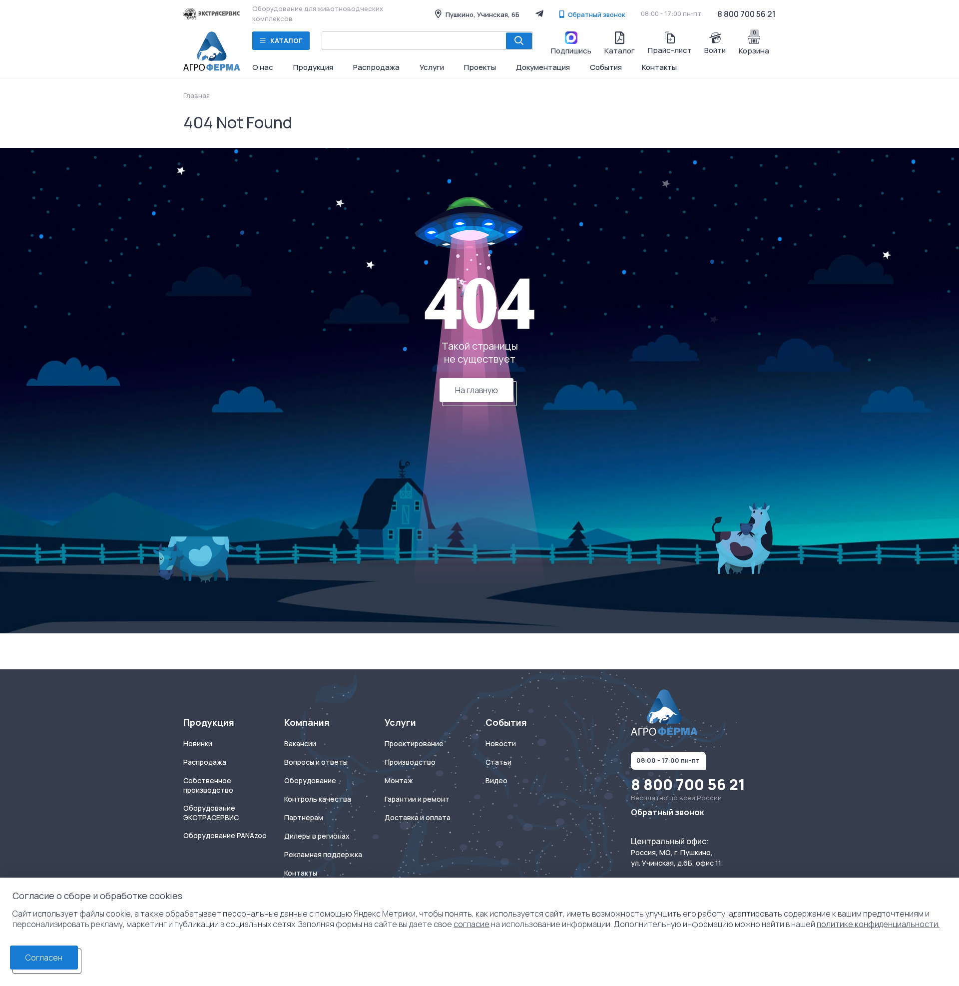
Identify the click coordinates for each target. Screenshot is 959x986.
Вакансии (300, 743)
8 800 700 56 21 (746, 13)
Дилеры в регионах (317, 836)
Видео (496, 780)
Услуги (432, 67)
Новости (500, 743)
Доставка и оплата (418, 817)
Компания (307, 722)
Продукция (313, 67)
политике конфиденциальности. (878, 924)
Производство (410, 762)
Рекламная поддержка (323, 854)
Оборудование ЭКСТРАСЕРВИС (211, 813)
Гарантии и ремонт (417, 799)
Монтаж (399, 780)
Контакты (659, 67)
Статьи (498, 762)
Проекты (480, 67)
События (606, 67)
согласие (471, 924)
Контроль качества (317, 799)
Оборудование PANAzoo (225, 835)
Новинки (197, 743)
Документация (543, 67)
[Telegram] (539, 13)
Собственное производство (208, 785)
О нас (262, 67)
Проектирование (414, 743)
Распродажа (376, 67)
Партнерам (303, 817)
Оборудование (310, 780)
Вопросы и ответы (316, 762)
